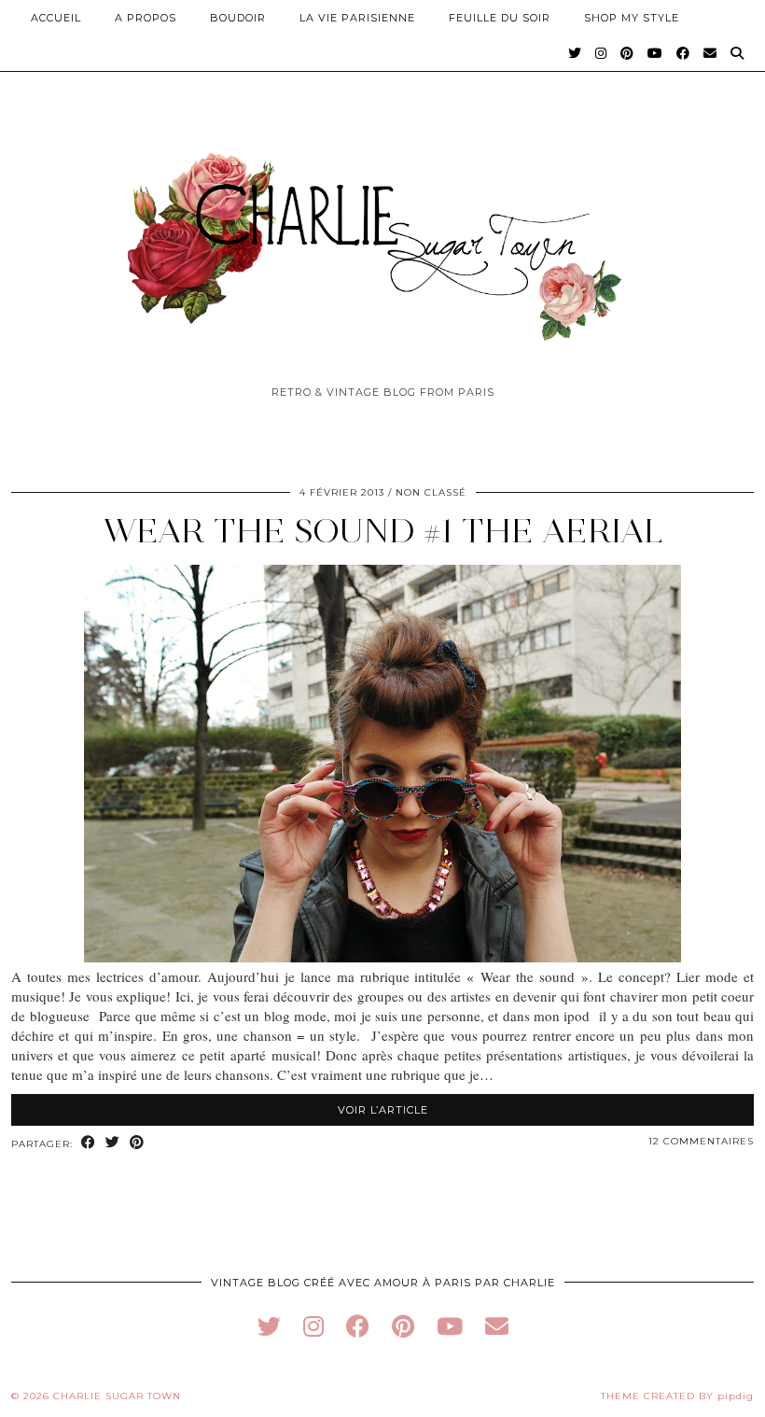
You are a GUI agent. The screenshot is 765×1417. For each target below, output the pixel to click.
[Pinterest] (627, 53)
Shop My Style (631, 17)
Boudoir (238, 17)
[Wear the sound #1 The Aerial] (382, 956)
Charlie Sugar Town (117, 1396)
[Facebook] (683, 53)
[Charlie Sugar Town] (382, 236)
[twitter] (269, 1326)
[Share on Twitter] (113, 1143)
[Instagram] (601, 53)
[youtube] (450, 1326)
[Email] (710, 53)
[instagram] (313, 1326)
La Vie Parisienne (357, 17)
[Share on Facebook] (88, 1143)
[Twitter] (575, 53)
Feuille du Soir (499, 17)
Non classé (431, 492)
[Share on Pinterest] (137, 1143)
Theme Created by (677, 1396)
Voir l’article (383, 1109)
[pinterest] (403, 1326)
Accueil (56, 17)
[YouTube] (655, 53)
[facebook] (357, 1326)
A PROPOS (145, 17)
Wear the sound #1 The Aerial (383, 531)
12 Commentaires (701, 1141)
